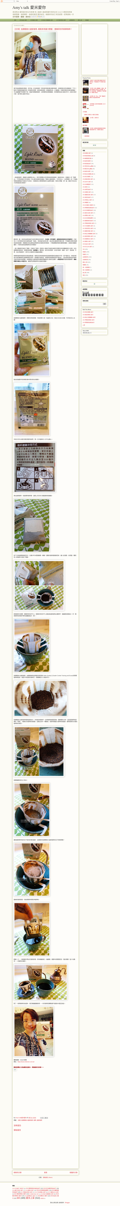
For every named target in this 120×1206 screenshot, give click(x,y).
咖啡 (35, 1120)
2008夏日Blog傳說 (87, 168)
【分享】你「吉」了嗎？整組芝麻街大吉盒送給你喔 (97, 97)
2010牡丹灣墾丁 (87, 176)
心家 (84, 325)
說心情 (84, 272)
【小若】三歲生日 (94, 117)
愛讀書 (42, 1198)
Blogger (67, 1202)
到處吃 (84, 251)
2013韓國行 (86, 202)
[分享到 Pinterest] (47, 1118)
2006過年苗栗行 (87, 161)
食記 (84, 275)
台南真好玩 (85, 259)
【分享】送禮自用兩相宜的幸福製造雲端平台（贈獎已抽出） (97, 129)
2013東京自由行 (87, 197)
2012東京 (85, 187)
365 (84, 249)
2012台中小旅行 (87, 181)
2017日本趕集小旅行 (88, 226)
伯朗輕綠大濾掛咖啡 (27, 1120)
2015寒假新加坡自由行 (88, 207)
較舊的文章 (73, 1172)
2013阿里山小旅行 (87, 200)
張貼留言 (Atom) (47, 1177)
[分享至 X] (44, 1118)
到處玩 (84, 254)
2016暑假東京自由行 (88, 220)
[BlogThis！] (42, 1118)
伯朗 (19, 1120)
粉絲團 (87, 20)
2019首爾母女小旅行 (88, 239)
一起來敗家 (86, 136)
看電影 (84, 264)
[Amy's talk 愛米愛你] (15, 1070)
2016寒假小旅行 (87, 215)
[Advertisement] (27, 110)
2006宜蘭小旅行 (87, 153)
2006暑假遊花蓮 (87, 158)
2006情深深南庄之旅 (88, 155)
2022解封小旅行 (34, 20)
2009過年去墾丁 (87, 171)
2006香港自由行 (87, 163)
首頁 (15, 20)
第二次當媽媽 (86, 270)
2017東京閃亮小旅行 (61, 20)
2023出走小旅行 (23, 20)
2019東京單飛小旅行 (88, 236)
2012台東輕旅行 (87, 184)
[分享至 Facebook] (45, 1118)
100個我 (85, 111)
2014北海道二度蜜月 (88, 205)
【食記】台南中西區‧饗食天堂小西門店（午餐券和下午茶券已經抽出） (97, 82)
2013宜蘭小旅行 (87, 192)
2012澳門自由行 (87, 189)
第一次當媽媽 (86, 267)
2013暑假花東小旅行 (88, 194)
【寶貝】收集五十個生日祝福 (91, 114)
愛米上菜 (80, 20)
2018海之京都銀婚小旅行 (47, 20)
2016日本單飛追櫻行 (88, 218)
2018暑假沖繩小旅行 (88, 231)
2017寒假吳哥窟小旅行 (88, 223)
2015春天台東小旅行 (88, 213)
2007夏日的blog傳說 (88, 166)
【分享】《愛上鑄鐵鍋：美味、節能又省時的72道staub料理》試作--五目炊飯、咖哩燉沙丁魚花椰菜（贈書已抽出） (97, 90)
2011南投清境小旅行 (88, 179)
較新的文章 (17, 1172)
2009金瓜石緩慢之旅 (88, 174)
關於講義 (85, 125)
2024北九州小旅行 (87, 246)
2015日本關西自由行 (88, 210)
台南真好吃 (72, 20)
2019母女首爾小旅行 (88, 312)
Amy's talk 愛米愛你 (29, 7)
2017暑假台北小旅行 (53, 1192)
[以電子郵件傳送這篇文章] (41, 1118)
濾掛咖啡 (39, 1120)
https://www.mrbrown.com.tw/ (26, 1061)
